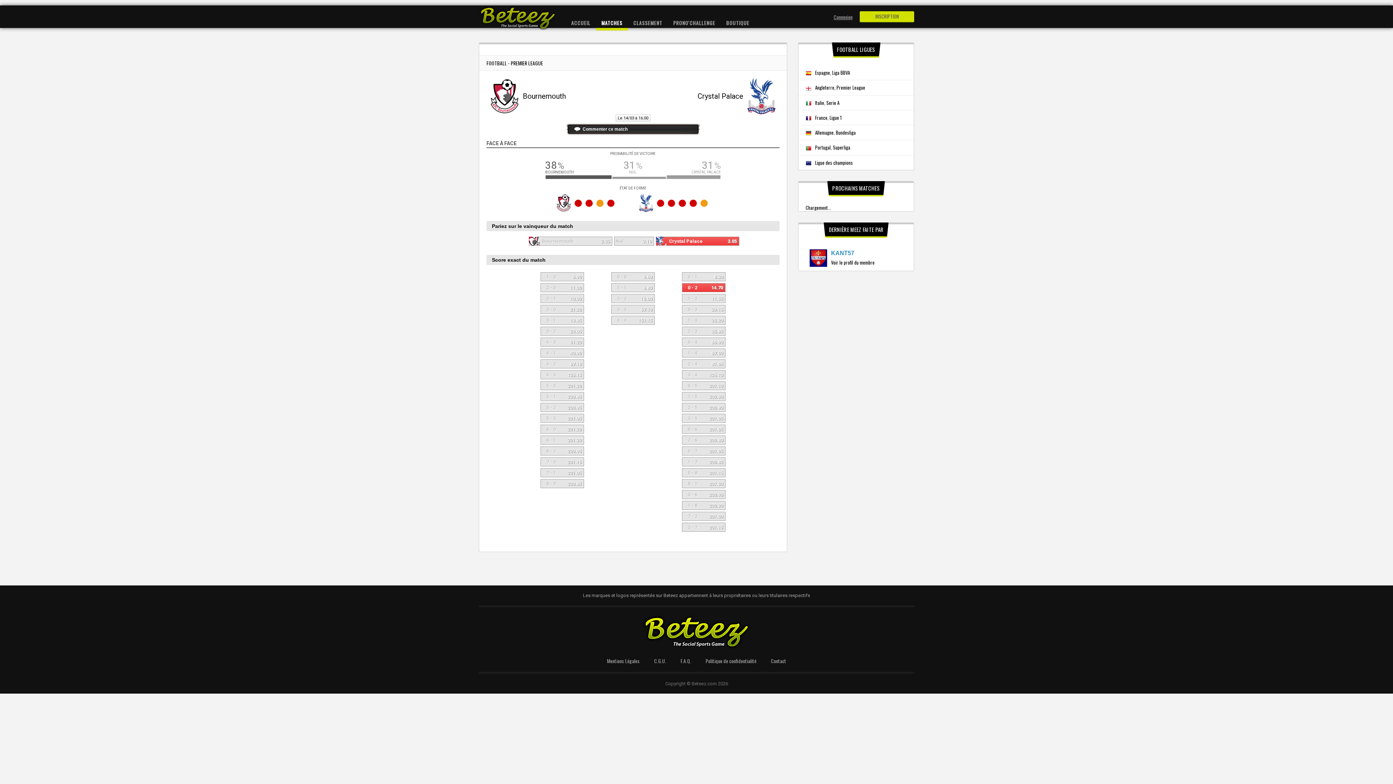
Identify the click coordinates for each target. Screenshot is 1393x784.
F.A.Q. (686, 661)
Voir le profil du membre (853, 262)
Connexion (843, 17)
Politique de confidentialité (731, 661)
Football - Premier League (514, 63)
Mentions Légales (623, 661)
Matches (611, 22)
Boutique (737, 22)
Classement (647, 22)
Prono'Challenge (694, 22)
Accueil (581, 22)
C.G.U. (660, 661)
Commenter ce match (605, 129)
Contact (778, 661)
